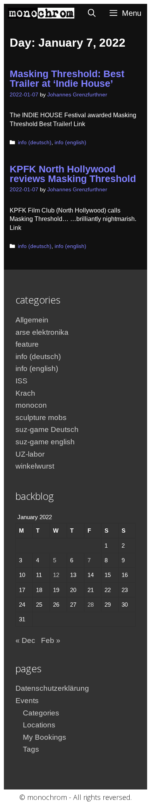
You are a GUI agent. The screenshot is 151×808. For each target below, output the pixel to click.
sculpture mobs (41, 417)
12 (56, 575)
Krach (25, 393)
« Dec (25, 640)
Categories (41, 713)
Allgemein (31, 320)
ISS (21, 381)
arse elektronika (42, 332)
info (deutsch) (34, 142)
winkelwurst (34, 466)
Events (27, 701)
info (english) (70, 142)
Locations (39, 725)
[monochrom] (41, 13)
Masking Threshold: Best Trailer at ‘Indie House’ (67, 78)
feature (27, 344)
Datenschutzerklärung (52, 688)
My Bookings (44, 737)
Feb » (50, 640)
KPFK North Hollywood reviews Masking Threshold (73, 174)
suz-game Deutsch (47, 429)
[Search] (92, 13)
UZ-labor (30, 454)
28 (91, 604)
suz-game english (45, 442)
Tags (31, 749)
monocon (31, 405)
